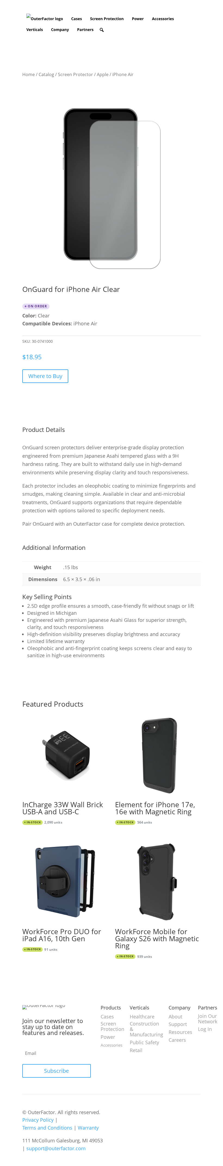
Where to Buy (45, 376)
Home (28, 74)
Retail (136, 1050)
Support (178, 1024)
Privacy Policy (38, 1120)
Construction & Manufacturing (146, 1029)
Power (138, 18)
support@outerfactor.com (56, 1148)
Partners (85, 29)
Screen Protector (75, 74)
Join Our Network (207, 1019)
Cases (76, 18)
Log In (205, 1029)
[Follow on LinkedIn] (132, 1112)
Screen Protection (107, 18)
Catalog (46, 74)
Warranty (88, 1127)
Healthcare (142, 1016)
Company (60, 29)
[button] (102, 30)
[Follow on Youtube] (120, 1112)
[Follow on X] (155, 1112)
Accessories (163, 18)
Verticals (34, 29)
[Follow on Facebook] (166, 1112)
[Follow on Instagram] (143, 1112)
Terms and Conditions (47, 1127)
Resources (180, 1032)
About (175, 1016)
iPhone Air (123, 74)
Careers (177, 1040)
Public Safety (144, 1042)
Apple (103, 74)
